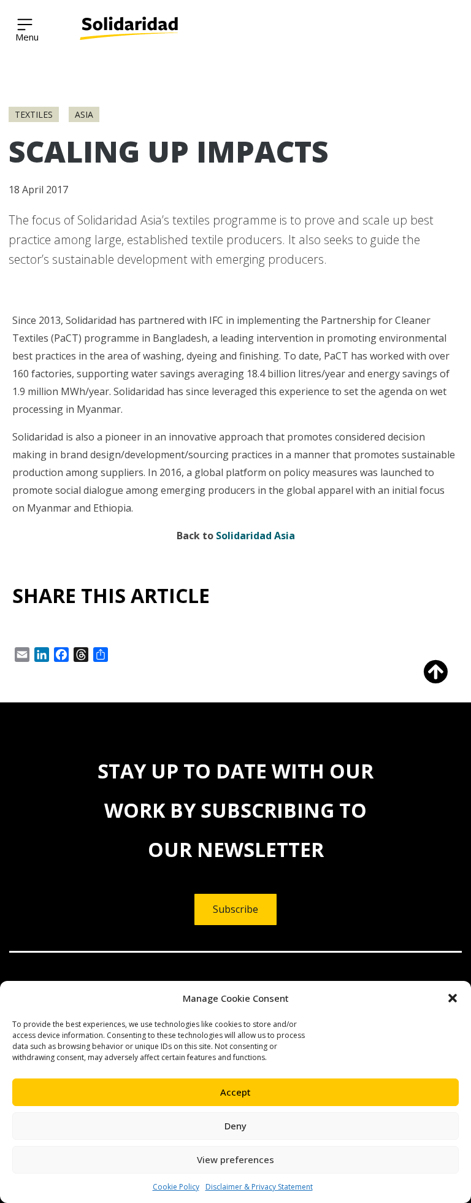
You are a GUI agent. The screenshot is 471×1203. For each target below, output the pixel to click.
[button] (452, 998)
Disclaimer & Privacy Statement (259, 1187)
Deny (235, 1126)
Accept (235, 1092)
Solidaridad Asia (255, 535)
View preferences (235, 1159)
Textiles (34, 114)
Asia (84, 114)
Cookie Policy (176, 1187)
